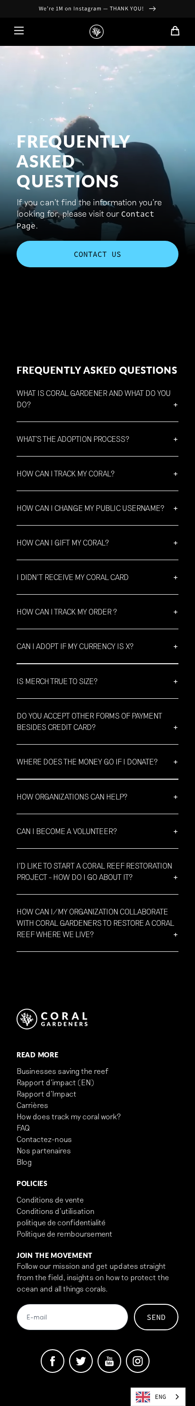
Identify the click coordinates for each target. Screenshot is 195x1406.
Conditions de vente (50, 1199)
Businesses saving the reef (62, 1070)
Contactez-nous (44, 1138)
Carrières (32, 1104)
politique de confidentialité (61, 1222)
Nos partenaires (44, 1150)
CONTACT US (97, 254)
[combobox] (158, 1397)
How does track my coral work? (69, 1116)
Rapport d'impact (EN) (55, 1082)
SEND (156, 1317)
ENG (160, 1397)
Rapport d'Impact (47, 1093)
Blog (24, 1161)
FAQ (23, 1127)
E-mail (37, 1318)
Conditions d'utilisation (56, 1210)
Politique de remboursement (65, 1233)
